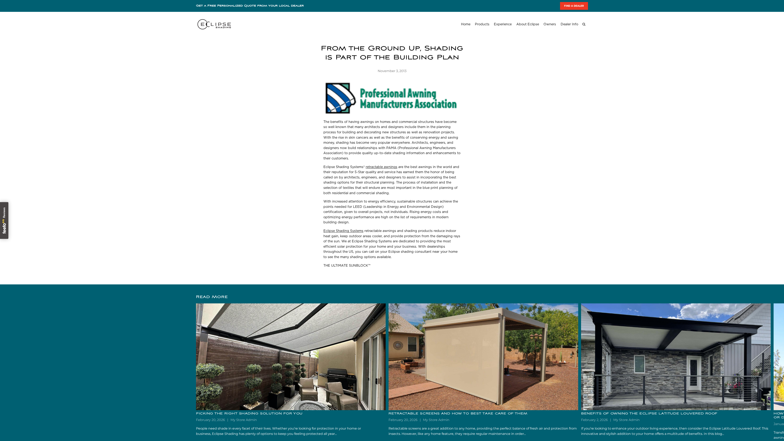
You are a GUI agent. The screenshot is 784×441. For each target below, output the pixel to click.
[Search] (583, 24)
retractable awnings (381, 167)
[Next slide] (583, 371)
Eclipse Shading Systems (343, 231)
